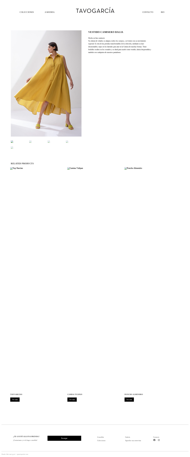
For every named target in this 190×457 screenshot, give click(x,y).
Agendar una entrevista (133, 440)
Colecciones (101, 440)
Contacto (156, 437)
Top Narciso (16, 394)
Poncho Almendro (134, 394)
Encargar (64, 438)
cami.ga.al (12, 454)
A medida (100, 437)
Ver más (15, 400)
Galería (127, 437)
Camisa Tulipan (74, 394)
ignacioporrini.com (22, 454)
